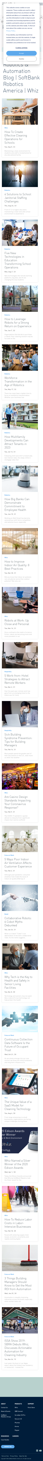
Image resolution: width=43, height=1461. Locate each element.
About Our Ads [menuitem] (23, 1456)
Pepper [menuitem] (17, 1430)
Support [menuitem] (31, 1404)
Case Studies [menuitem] (5, 1440)
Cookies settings (21, 48)
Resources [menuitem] (5, 1436)
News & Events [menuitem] (5, 1411)
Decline (21, 59)
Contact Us (7, 1446)
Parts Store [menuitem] (31, 1407)
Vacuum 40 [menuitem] (18, 1419)
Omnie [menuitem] (17, 1426)
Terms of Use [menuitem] (5, 1456)
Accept (21, 53)
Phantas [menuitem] (17, 1423)
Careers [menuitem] (15, 1436)
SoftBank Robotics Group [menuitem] (6, 1416)
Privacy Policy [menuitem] (14, 1456)
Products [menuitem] (18, 1404)
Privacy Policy (10, 31)
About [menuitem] (3, 1404)
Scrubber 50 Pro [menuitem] (20, 1415)
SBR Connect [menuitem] (19, 1411)
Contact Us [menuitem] (4, 1407)
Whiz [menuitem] (16, 1407)
